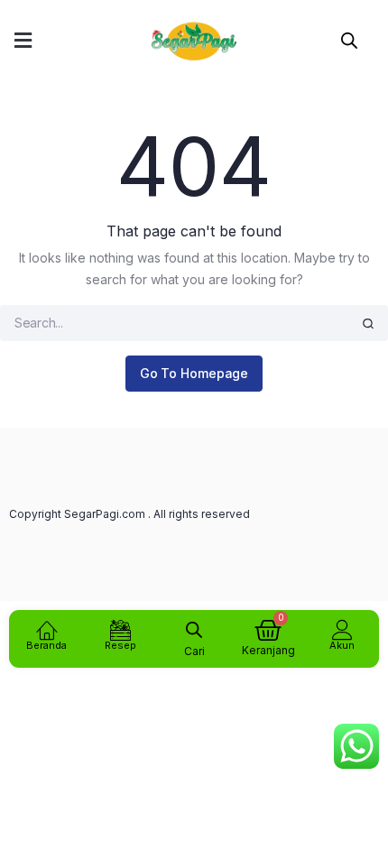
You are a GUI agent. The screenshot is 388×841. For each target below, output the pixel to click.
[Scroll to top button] (359, 769)
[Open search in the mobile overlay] (349, 38)
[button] (22, 41)
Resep (120, 645)
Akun (342, 645)
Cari (194, 651)
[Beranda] (46, 629)
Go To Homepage (194, 373)
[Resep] (120, 629)
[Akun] (342, 629)
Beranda (46, 645)
